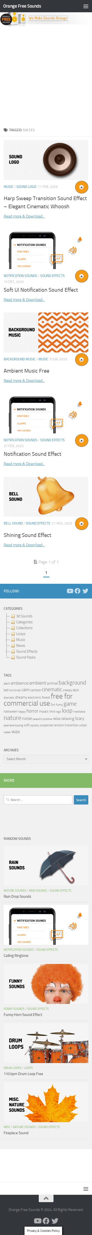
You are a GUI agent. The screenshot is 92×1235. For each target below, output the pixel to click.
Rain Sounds (38, 890)
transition (72, 725)
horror (32, 711)
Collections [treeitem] (24, 628)
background (72, 682)
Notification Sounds (20, 276)
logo (58, 711)
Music (8, 187)
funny (59, 704)
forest (46, 697)
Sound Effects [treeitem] (27, 651)
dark (76, 690)
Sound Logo (26, 187)
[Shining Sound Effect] (46, 497)
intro (52, 711)
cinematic (52, 689)
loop (67, 710)
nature (12, 718)
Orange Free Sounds (22, 6)
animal (52, 683)
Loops (28, 1068)
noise (27, 718)
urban (83, 725)
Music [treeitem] (20, 639)
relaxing (67, 718)
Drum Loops (12, 1068)
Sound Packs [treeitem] (26, 657)
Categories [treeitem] (24, 622)
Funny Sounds (14, 1009)
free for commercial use (38, 700)
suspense (46, 725)
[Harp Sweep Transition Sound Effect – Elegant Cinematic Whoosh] (46, 160)
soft (27, 725)
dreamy (21, 697)
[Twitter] (85, 591)
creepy (67, 690)
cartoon (35, 690)
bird (11, 690)
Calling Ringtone (16, 955)
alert (7, 683)
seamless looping (13, 725)
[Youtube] (70, 591)
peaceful (37, 719)
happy (22, 711)
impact (43, 711)
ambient (37, 683)
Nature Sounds (15, 890)
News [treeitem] (20, 645)
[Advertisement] (46, 76)
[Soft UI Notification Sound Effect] (46, 249)
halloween (11, 711)
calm (25, 690)
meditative (79, 711)
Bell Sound (13, 523)
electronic (34, 697)
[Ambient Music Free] (46, 332)
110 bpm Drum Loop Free (23, 1074)
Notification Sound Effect (32, 454)
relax (57, 718)
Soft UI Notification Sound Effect (41, 290)
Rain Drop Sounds (17, 896)
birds (17, 690)
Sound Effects (52, 276)
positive (47, 719)
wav (16, 731)
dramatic (9, 697)
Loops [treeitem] (21, 634)
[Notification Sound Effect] (46, 414)
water (7, 732)
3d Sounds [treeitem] (24, 616)
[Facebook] (77, 591)
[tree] (46, 636)
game (70, 704)
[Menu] (86, 6)
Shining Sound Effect (27, 535)
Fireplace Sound (16, 1133)
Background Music (20, 359)
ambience (19, 683)
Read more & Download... (24, 216)
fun (53, 704)
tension (59, 725)
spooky (34, 725)
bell (6, 690)
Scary (79, 718)
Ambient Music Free (26, 371)
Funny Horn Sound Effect (23, 1015)
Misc (7, 1127)
